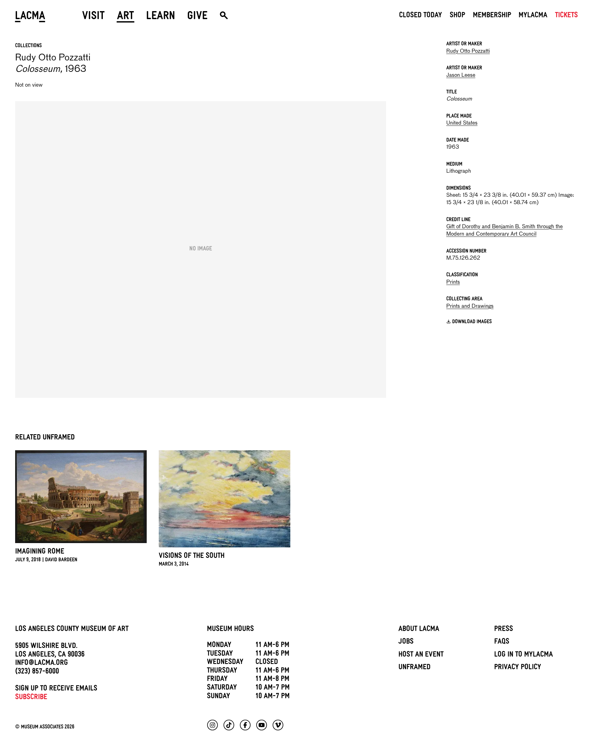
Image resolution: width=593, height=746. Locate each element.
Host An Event (421, 655)
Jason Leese (460, 75)
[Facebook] (245, 725)
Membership (492, 16)
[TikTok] (228, 725)
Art (125, 17)
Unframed (414, 668)
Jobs (406, 642)
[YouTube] (261, 725)
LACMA (30, 17)
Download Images (472, 322)
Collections (28, 46)
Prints (453, 282)
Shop (457, 16)
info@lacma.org (41, 664)
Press (503, 630)
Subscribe (31, 698)
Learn (160, 17)
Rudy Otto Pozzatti (468, 51)
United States (461, 123)
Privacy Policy (517, 668)
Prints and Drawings (470, 306)
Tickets (566, 16)
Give (197, 17)
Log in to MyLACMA (523, 655)
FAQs (501, 642)
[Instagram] (212, 725)
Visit (93, 17)
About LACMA (418, 630)
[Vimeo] (278, 725)
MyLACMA (533, 16)
